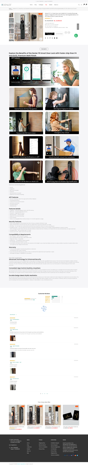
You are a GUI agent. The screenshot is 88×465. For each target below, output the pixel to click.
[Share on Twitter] (47, 38)
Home (31, 4)
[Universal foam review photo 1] (13, 387)
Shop (36, 4)
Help (46, 4)
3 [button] (44, 393)
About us (56, 4)
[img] (12, 318)
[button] (47, 18)
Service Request (54, 445)
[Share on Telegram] (54, 38)
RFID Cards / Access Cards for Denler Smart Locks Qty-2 (73, 426)
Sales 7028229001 (40, 1)
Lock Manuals (53, 449)
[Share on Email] (56, 38)
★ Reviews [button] (78, 27)
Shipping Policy (42, 443)
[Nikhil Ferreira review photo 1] (13, 338)
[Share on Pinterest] (50, 38)
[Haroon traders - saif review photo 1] (13, 371)
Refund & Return (42, 445)
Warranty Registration (55, 447)
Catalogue (41, 4)
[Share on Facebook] (45, 38)
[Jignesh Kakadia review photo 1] (13, 354)
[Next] (41, 27)
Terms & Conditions (43, 447)
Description (44, 49)
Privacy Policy (42, 449)
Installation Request (55, 443)
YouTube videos (18, 257)
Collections (29, 447)
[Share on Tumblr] (52, 38)
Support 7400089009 (48, 1)
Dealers (50, 4)
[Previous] (16, 27)
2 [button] (42, 393)
